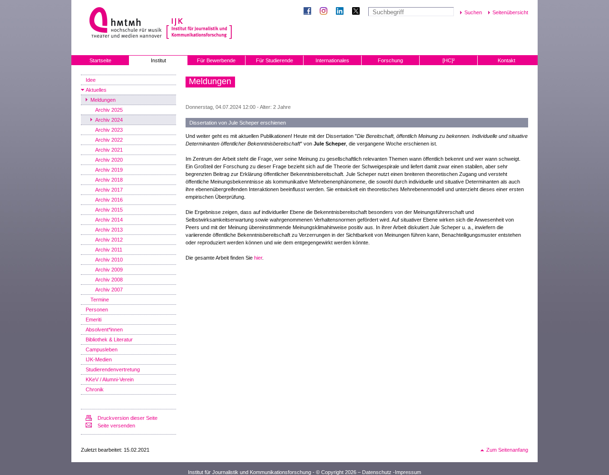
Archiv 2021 (109, 150)
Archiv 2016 (109, 200)
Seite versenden (116, 425)
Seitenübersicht (510, 12)
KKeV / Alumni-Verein (110, 379)
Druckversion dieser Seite (127, 418)
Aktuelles (96, 90)
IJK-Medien (99, 359)
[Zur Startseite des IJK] (199, 23)
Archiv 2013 (109, 230)
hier (258, 258)
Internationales (332, 60)
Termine (99, 299)
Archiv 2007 (109, 289)
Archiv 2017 (109, 190)
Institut (158, 60)
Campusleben (102, 349)
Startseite (100, 60)
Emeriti (93, 319)
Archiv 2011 (108, 249)
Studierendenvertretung (113, 369)
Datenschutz (377, 472)
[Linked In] (341, 12)
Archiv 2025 (109, 110)
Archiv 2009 (109, 269)
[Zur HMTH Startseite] (122, 23)
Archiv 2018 (109, 180)
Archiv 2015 (109, 210)
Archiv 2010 (109, 259)
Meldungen (103, 100)
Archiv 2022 (109, 140)
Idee (91, 80)
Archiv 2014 (109, 220)
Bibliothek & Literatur (109, 339)
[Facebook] (309, 12)
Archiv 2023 (109, 130)
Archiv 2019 (109, 170)
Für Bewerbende (216, 60)
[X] (357, 12)
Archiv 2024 (109, 120)
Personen (97, 309)
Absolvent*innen (104, 329)
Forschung (390, 60)
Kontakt (506, 60)
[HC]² (448, 60)
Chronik (95, 389)
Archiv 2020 (109, 160)
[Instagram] (325, 12)
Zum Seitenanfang (507, 450)
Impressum (408, 472)
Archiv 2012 (109, 239)
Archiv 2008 (109, 279)
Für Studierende (274, 60)
